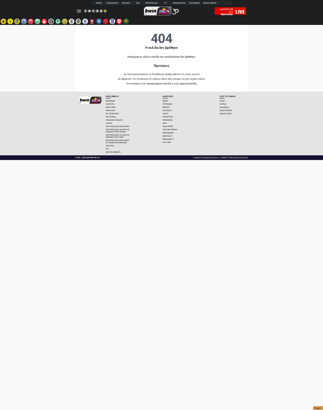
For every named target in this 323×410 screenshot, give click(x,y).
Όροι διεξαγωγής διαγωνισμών (118, 126)
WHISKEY (224, 158)
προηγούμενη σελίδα (159, 83)
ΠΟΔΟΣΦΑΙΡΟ (112, 3)
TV (165, 3)
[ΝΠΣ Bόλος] (30, 21)
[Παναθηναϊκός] (58, 21)
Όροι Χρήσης (111, 117)
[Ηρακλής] (99, 21)
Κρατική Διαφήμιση (113, 152)
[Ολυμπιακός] (44, 21)
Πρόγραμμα (110, 101)
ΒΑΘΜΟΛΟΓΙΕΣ (179, 3)
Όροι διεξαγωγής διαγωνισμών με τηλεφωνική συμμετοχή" (118, 141)
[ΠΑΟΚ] (71, 21)
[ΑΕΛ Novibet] (92, 21)
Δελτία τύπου (111, 107)
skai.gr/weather (226, 110)
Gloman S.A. (216, 158)
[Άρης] (10, 21)
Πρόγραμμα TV (168, 139)
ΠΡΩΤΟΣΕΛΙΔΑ (151, 3)
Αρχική (165, 101)
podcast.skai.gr (226, 113)
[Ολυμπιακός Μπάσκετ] (119, 21)
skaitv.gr (223, 104)
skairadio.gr (224, 107)
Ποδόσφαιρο (167, 104)
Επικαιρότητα (168, 117)
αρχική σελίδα (188, 83)
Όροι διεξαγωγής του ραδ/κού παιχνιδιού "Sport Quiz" (117, 136)
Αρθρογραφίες (168, 133)
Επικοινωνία (110, 110)
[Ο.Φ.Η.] (51, 21)
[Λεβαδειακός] (37, 21)
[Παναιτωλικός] (65, 21)
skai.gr (222, 101)
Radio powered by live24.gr (238, 158)
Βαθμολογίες (168, 120)
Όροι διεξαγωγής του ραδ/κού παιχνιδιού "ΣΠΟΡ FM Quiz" (117, 130)
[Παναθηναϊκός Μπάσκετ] (126, 21)
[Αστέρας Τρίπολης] (17, 21)
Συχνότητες (110, 104)
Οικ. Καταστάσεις (112, 113)
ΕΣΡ (107, 149)
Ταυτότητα (110, 145)
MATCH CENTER (209, 3)
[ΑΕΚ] (3, 21)
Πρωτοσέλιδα (168, 126)
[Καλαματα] (78, 21)
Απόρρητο (318, 408)
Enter (165, 123)
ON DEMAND (194, 3)
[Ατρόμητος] (24, 21)
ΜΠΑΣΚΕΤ (126, 3)
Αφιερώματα (167, 136)
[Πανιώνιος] (105, 21)
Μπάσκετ (166, 107)
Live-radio (167, 142)
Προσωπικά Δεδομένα (114, 120)
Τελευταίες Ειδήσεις (170, 129)
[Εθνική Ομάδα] (112, 21)
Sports (165, 113)
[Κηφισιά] (85, 21)
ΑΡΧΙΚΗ (99, 3)
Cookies (109, 123)
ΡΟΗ (138, 3)
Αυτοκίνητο (167, 110)
